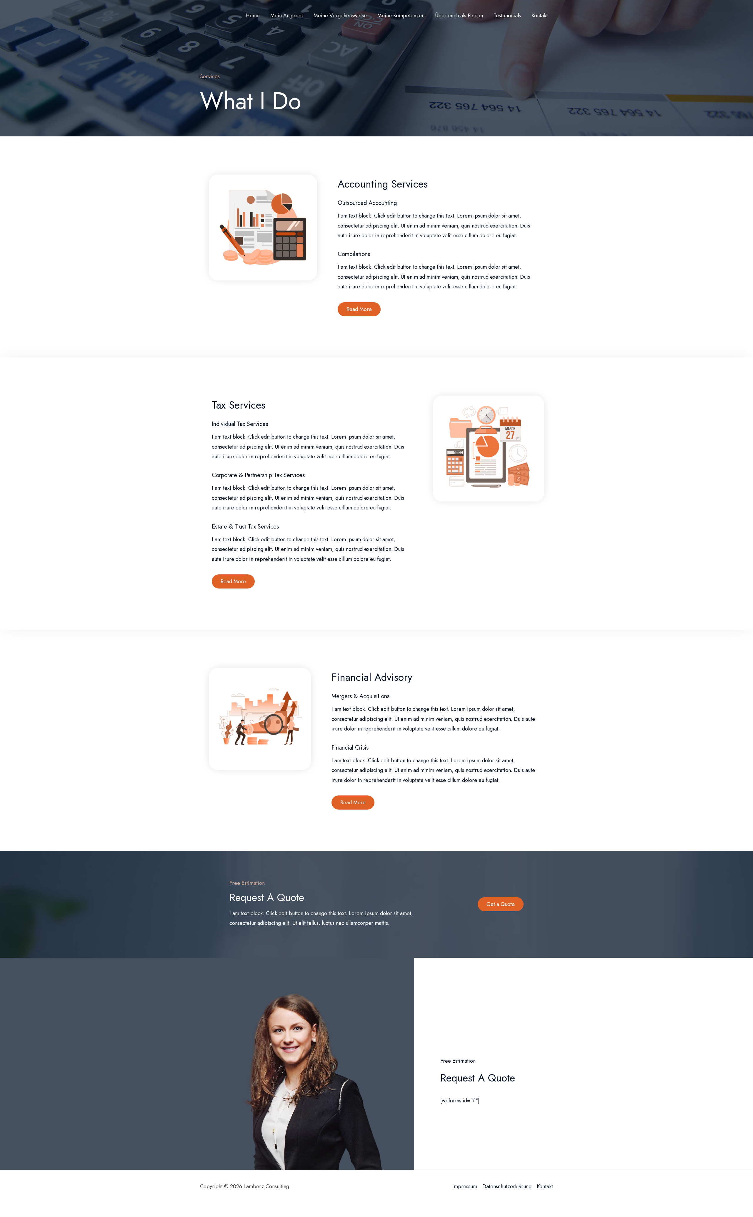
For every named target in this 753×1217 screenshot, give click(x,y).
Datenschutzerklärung (507, 1186)
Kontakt (545, 1186)
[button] (359, 309)
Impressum (464, 1186)
